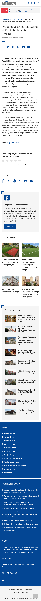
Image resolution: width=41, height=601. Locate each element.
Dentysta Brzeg (9, 433)
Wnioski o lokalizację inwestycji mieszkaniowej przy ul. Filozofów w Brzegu (26, 329)
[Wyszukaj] (35, 3)
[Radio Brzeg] (9, 3)
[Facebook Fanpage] (28, 3)
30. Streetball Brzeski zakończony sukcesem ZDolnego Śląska (10, 262)
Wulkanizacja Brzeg (11, 462)
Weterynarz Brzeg (10, 448)
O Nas (19, 589)
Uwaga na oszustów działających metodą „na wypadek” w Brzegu (20, 509)
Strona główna (6, 19)
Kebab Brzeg (8, 473)
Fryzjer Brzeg (9, 455)
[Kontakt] (31, 3)
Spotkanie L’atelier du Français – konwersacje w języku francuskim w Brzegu (26, 318)
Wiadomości (18, 19)
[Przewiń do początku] (35, 596)
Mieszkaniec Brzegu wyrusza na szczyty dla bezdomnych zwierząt (26, 412)
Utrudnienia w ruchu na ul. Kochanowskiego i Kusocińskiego (27, 382)
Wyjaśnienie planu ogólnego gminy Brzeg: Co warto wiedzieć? (26, 352)
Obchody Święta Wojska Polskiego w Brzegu (27, 402)
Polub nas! (10, 227)
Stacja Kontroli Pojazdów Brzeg (15, 465)
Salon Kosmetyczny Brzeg (13, 458)
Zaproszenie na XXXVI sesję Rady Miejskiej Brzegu (26, 392)
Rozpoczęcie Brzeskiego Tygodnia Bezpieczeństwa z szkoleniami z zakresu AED (27, 340)
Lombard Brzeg (9, 440)
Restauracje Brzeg (10, 469)
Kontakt (4, 567)
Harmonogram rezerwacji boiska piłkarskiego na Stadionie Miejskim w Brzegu (30, 265)
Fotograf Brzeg (9, 451)
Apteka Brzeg (9, 437)
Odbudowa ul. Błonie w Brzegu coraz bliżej (27, 362)
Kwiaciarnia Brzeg (10, 444)
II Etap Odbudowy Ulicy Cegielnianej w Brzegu (27, 372)
